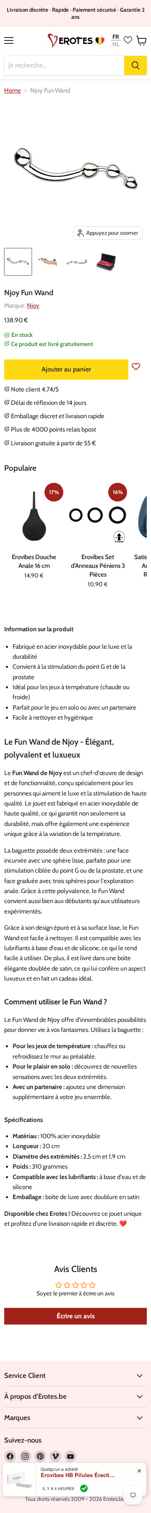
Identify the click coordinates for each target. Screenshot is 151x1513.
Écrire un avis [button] (76, 1316)
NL (116, 44)
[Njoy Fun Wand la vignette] (47, 261)
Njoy (33, 305)
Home (12, 90)
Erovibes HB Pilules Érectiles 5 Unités (78, 1475)
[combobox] (64, 65)
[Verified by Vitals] (84, 1488)
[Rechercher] (135, 65)
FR (115, 36)
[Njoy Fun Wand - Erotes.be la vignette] (18, 261)
